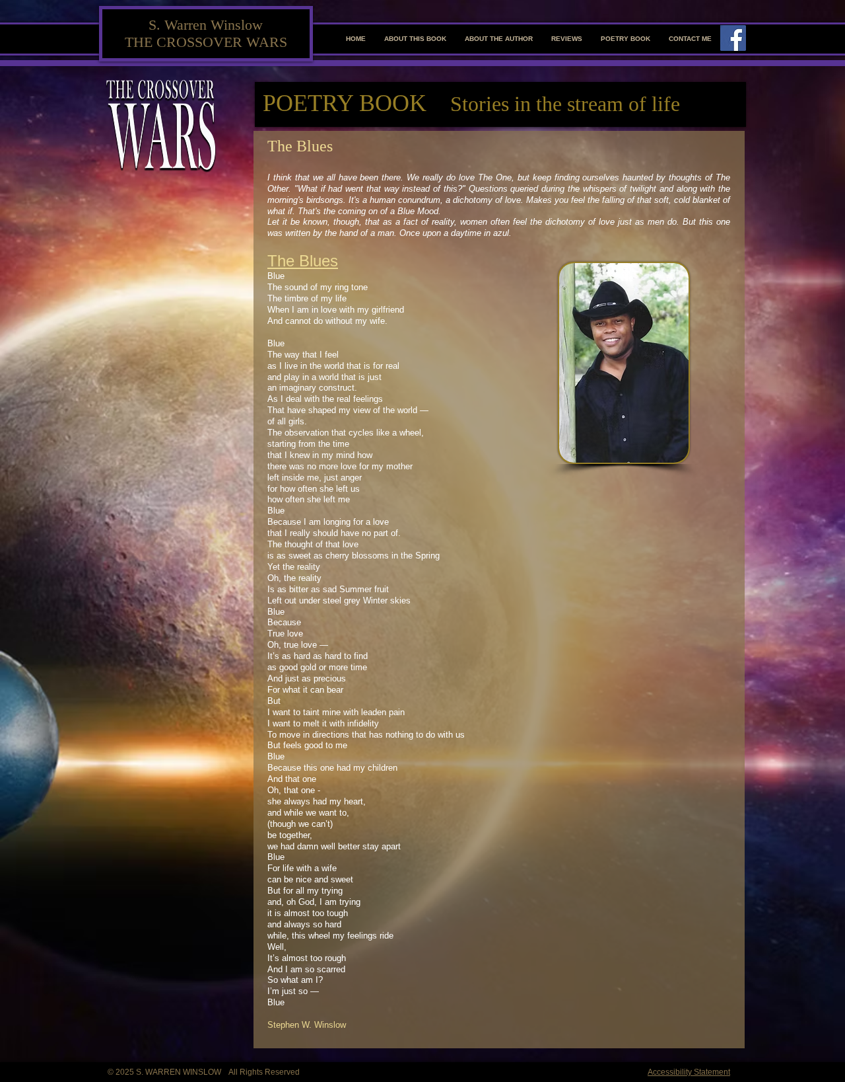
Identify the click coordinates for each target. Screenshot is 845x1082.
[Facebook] (733, 38)
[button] (415, 39)
